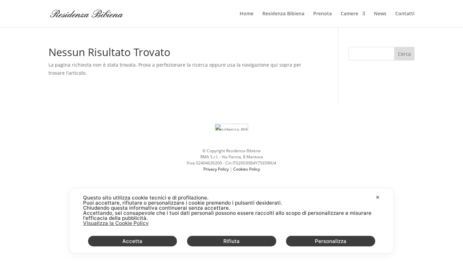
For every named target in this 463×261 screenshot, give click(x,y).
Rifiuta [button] (231, 241)
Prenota (322, 14)
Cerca (404, 54)
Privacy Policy (216, 169)
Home (247, 14)
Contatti (405, 14)
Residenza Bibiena (283, 14)
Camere (349, 14)
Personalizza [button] (330, 241)
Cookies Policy (246, 169)
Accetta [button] (132, 241)
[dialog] (231, 220)
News (380, 14)
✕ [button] (378, 197)
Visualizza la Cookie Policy (116, 223)
